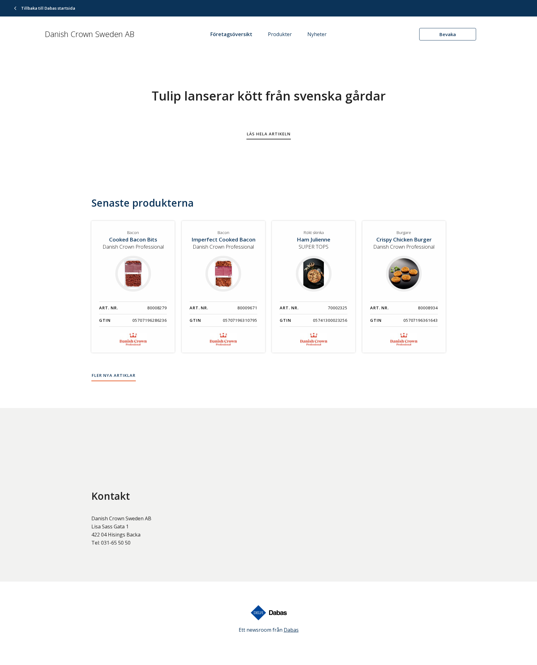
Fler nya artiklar (113, 375)
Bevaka (447, 34)
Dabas (291, 629)
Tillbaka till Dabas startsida (48, 8)
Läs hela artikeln (269, 134)
